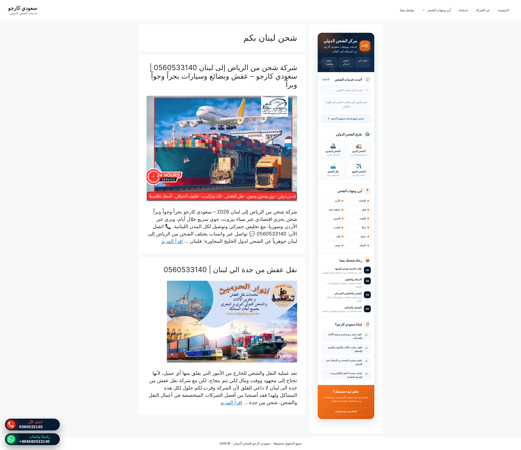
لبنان (338, 236)
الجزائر (363, 245)
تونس (337, 245)
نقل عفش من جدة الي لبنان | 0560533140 (230, 269)
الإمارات (362, 200)
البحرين (337, 218)
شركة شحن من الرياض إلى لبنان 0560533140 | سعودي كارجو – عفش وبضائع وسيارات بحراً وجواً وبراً (223, 76)
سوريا (363, 236)
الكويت (362, 218)
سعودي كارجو (22, 8)
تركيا (364, 227)
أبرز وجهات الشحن (439, 10)
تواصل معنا (407, 10)
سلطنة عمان (334, 209)
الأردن (337, 200)
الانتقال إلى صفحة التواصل (346, 411)
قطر (364, 209)
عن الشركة (483, 10)
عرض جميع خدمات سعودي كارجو (346, 118)
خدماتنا (463, 10)
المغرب (337, 227)
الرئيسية (503, 10)
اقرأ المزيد (172, 241)
